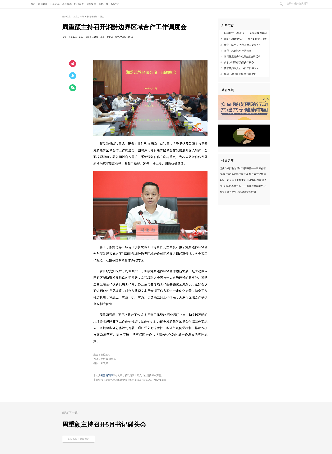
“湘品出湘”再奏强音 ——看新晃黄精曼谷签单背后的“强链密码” (244, 186)
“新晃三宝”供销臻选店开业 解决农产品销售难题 (244, 174)
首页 (33, 4)
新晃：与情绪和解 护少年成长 (238, 74)
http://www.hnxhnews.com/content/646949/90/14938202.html (135, 379)
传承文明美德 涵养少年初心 (237, 62)
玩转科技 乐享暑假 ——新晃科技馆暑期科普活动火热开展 (245, 33)
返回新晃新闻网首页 (78, 439)
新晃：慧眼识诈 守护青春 (235, 50)
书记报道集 (92, 16)
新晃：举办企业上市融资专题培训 (238, 192)
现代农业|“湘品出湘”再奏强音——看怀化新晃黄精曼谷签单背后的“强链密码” (244, 168)
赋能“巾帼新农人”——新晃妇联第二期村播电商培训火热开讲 (245, 39)
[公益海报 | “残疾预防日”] (244, 108)
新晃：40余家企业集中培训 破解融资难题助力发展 (244, 180)
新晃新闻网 (78, 16)
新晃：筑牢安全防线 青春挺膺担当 (240, 45)
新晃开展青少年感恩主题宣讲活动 (240, 56)
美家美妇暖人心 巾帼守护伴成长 (239, 68)
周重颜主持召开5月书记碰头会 (104, 424)
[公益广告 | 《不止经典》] (244, 135)
